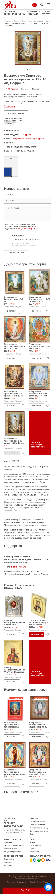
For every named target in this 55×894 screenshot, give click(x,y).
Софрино (26, 135)
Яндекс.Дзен (9, 859)
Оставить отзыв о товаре (14, 845)
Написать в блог (10, 849)
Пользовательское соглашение (28, 878)
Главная (7, 21)
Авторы (32, 842)
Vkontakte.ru (9, 865)
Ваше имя (8, 195)
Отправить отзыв (16, 252)
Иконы (16, 21)
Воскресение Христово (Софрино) (28, 139)
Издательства (35, 845)
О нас (32, 834)
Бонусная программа (12, 852)
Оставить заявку (16, 113)
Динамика (21, 882)
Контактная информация (39, 828)
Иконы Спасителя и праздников (35, 21)
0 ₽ (34, 5)
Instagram (8, 862)
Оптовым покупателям (39, 831)
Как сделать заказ (37, 822)
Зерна (10, 5)
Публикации (34, 852)
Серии (32, 849)
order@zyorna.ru (18, 567)
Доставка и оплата (37, 825)
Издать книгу (9, 842)
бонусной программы (27, 229)
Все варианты (36, 634)
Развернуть (9, 106)
